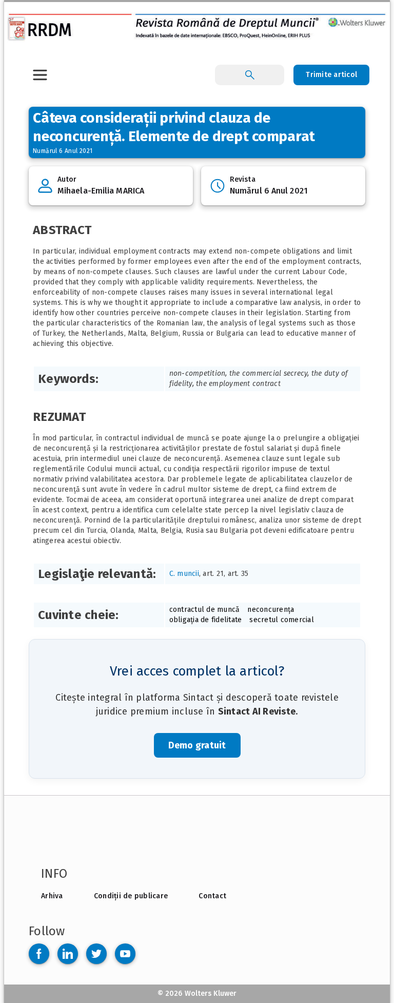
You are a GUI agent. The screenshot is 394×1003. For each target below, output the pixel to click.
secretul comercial (281, 619)
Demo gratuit (197, 745)
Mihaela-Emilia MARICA (100, 191)
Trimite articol (331, 74)
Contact (212, 896)
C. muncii (184, 573)
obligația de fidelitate (205, 619)
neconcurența (270, 609)
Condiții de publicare (131, 896)
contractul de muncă (204, 609)
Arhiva (52, 896)
